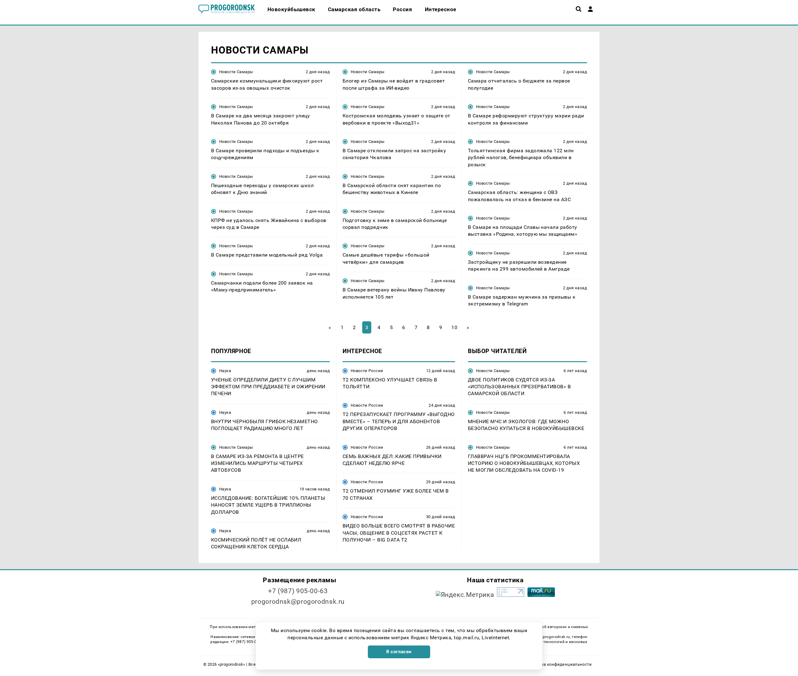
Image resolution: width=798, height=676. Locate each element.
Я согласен (399, 652)
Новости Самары (236, 71)
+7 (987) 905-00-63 (298, 591)
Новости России (367, 370)
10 (454, 327)
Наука (225, 370)
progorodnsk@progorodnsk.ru (298, 601)
